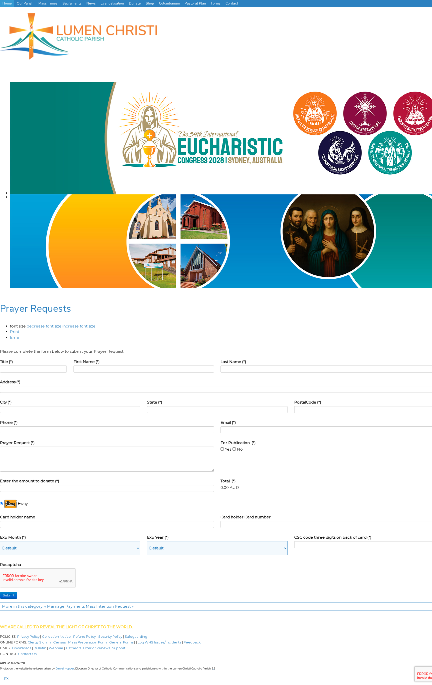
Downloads (21, 648)
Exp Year (158, 537)
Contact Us (27, 654)
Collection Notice (57, 636)
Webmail (56, 648)
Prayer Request (17, 442)
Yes (228, 449)
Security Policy (110, 636)
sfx (6, 678)
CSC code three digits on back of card (333, 537)
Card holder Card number (245, 517)
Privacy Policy (28, 636)
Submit (8, 595)
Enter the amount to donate (29, 481)
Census (59, 642)
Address (10, 382)
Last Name (233, 361)
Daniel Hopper (65, 668)
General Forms (121, 642)
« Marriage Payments (64, 606)
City (6, 402)
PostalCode (307, 402)
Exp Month (13, 537)
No (240, 449)
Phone (9, 422)
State (154, 402)
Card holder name (17, 517)
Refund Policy (84, 636)
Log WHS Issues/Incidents (159, 642)
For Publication (238, 442)
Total (228, 481)
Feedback (192, 642)
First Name (87, 361)
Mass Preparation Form (87, 642)
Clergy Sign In (39, 642)
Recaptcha (10, 564)
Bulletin (40, 648)
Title (6, 361)
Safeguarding (136, 636)
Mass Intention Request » (110, 606)
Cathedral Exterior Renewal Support (96, 648)
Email (228, 422)
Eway (23, 503)
